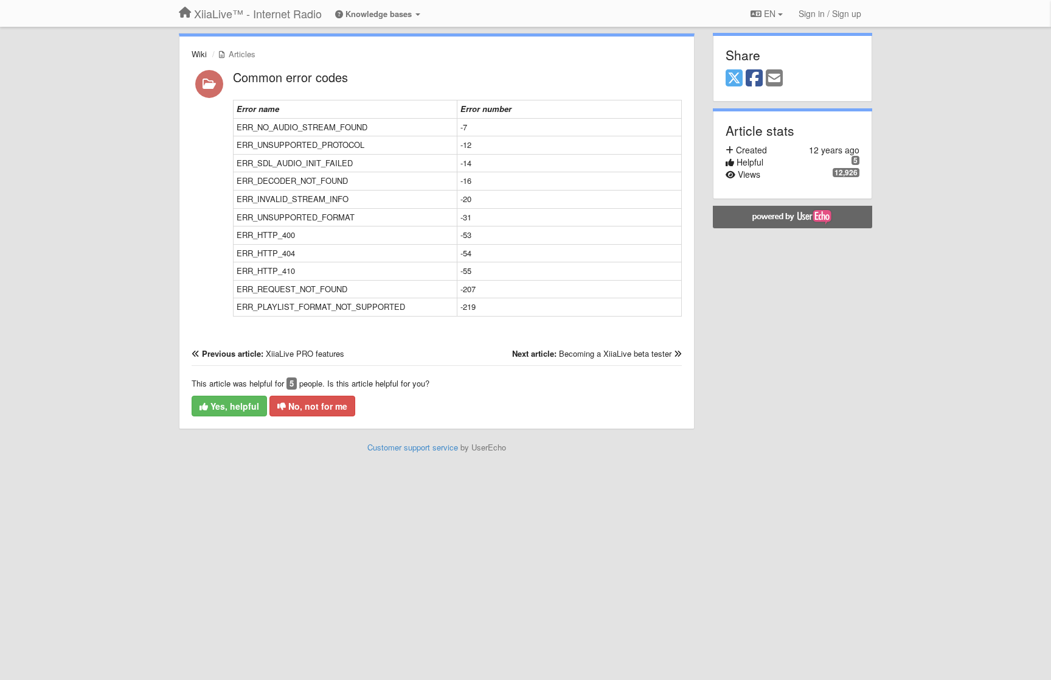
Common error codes (290, 77)
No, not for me (316, 406)
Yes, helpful (233, 406)
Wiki (199, 54)
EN (769, 13)
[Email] (774, 78)
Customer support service (412, 447)
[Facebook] (754, 78)
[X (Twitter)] (734, 78)
